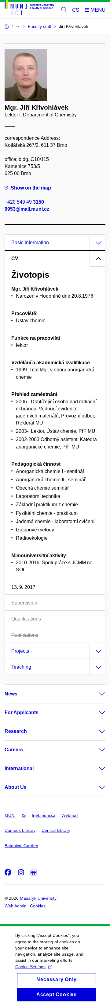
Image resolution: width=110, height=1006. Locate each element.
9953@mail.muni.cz (27, 209)
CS (75, 10)
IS (24, 815)
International (19, 768)
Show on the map (31, 187)
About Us (16, 787)
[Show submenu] (96, 694)
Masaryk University (38, 898)
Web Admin (16, 905)
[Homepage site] (29, 8)
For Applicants (21, 712)
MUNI (10, 815)
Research (16, 731)
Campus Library (20, 830)
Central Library (56, 830)
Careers (14, 749)
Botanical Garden (21, 845)
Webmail (69, 815)
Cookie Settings (30, 966)
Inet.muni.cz (43, 815)
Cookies (38, 905)
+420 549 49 (24, 202)
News (11, 693)
